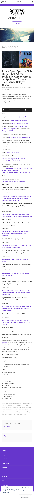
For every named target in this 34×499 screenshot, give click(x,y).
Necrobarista (5, 409)
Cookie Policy (6, 492)
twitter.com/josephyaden (19, 117)
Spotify (4, 128)
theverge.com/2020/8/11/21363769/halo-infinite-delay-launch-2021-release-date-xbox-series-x (16, 322)
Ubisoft (10, 414)
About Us (4, 472)
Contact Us (5, 459)
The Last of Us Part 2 (24, 413)
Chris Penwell (15, 87)
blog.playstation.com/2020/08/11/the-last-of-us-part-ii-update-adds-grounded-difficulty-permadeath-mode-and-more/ (16, 198)
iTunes (15, 126)
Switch (17, 413)
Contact (4, 476)
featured (4, 405)
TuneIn (25, 126)
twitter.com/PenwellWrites (19, 123)
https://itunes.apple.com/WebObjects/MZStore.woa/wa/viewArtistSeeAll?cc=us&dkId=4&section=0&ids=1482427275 (17, 170)
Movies (4, 450)
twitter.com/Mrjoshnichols (19, 120)
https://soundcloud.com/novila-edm (13, 181)
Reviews (4, 467)
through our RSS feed (8, 131)
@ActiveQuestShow (13, 152)
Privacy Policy (6, 463)
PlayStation (5, 411)
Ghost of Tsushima (16, 405)
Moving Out (28, 407)
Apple (10, 403)
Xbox (14, 414)
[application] (17, 110)
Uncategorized (5, 89)
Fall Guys (29, 403)
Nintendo (11, 409)
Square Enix (12, 413)
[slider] (29, 109)
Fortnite (9, 405)
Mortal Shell (21, 407)
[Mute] (25, 110)
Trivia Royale (5, 414)
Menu (18, 23)
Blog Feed (5, 485)
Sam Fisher (21, 411)
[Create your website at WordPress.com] (17, 2)
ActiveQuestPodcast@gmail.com (19, 137)
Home (3, 481)
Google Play (13, 128)
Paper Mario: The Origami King (22, 409)
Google (23, 405)
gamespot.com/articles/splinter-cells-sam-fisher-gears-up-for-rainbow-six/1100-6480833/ (16, 234)
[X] (5, 436)
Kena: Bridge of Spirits (12, 407)
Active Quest (17, 18)
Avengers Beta (16, 403)
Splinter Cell (5, 413)
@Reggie (4, 343)
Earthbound (23, 403)
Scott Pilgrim (27, 411)
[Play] (4, 110)
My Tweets (7, 426)
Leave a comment (21, 414)
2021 (7, 403)
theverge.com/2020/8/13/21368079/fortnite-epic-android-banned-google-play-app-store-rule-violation (16, 292)
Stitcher (20, 126)
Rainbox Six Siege (12, 411)
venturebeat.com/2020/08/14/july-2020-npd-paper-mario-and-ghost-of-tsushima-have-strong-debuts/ (16, 308)
